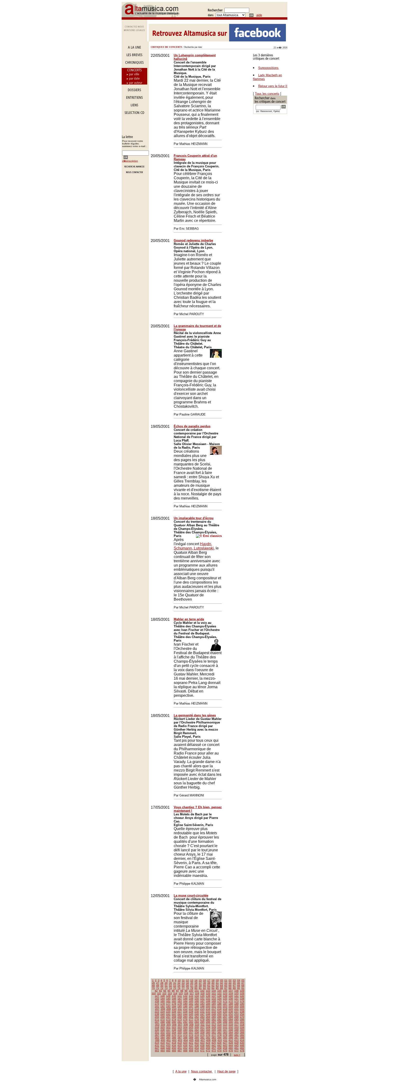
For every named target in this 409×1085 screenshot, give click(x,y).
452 (185, 1048)
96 (173, 990)
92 (156, 990)
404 (185, 1040)
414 (242, 1040)
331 (225, 1027)
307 (180, 1024)
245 (191, 1014)
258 (174, 1016)
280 (208, 1019)
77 (183, 988)
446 (242, 1045)
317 (236, 1024)
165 (191, 1001)
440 (208, 1045)
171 (225, 1001)
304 (163, 1024)
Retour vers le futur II (272, 86)
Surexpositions (268, 68)
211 (180, 1009)
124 (231, 993)
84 (213, 988)
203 (225, 1006)
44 (230, 983)
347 (225, 1029)
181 (191, 1003)
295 (202, 1022)
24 (238, 980)
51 (166, 985)
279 (202, 1019)
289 (168, 1022)
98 (181, 990)
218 (219, 1009)
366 (242, 1032)
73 (166, 988)
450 (174, 1048)
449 (168, 1048)
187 (225, 1003)
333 (236, 1027)
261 (191, 1016)
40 (213, 983)
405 (191, 1040)
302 (242, 1022)
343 (202, 1029)
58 (196, 985)
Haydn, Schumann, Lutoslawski (194, 546)
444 (231, 1045)
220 (231, 1009)
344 (208, 1029)
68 (238, 985)
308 (185, 1024)
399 (157, 1040)
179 (180, 1003)
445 (236, 1045)
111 (159, 993)
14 (196, 980)
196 (185, 1006)
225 (168, 1011)
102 (202, 990)
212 (185, 1009)
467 (180, 1050)
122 (219, 993)
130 (174, 996)
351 (157, 1032)
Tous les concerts (267, 93)
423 (202, 1042)
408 (208, 1040)
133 (191, 996)
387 (180, 1037)
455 (202, 1048)
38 (204, 983)
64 (221, 985)
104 (214, 990)
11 (183, 980)
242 (174, 1014)
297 (214, 1022)
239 (157, 1014)
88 (230, 988)
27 (157, 983)
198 (197, 1006)
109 (242, 990)
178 (174, 1003)
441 (214, 1045)
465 (168, 1050)
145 (168, 998)
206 (242, 1006)
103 (208, 990)
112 (164, 993)
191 (157, 1006)
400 (163, 1040)
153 (214, 998)
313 (214, 1024)
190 (242, 1003)
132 (185, 996)
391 (202, 1037)
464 (162, 1050)
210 (174, 1009)
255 (157, 1016)
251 (225, 1014)
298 (219, 1022)
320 (162, 1027)
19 (217, 980)
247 (202, 1014)
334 (242, 1027)
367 (157, 1035)
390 (197, 1037)
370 (174, 1035)
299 (225, 1022)
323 (180, 1027)
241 (168, 1014)
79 (191, 988)
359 (202, 1032)
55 (183, 985)
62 (213, 985)
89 (234, 988)
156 (231, 998)
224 (162, 1011)
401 (168, 1040)
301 (236, 1022)
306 (174, 1024)
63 (217, 985)
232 (208, 1011)
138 (219, 996)
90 (238, 988)
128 (162, 996)
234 (219, 1011)
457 (214, 1048)
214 (197, 1009)
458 (219, 1048)
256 (162, 1016)
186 (219, 1003)
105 (219, 990)
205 (236, 1006)
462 (242, 1048)
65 (225, 985)
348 (231, 1029)
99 (186, 990)
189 (236, 1003)
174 (242, 1001)
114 (175, 993)
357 (191, 1032)
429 (236, 1042)
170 (219, 1001)
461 (236, 1048)
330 (219, 1027)
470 (197, 1050)
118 (197, 993)
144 (162, 998)
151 (202, 998)
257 (168, 1016)
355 (180, 1032)
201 (214, 1006)
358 (197, 1032)
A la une (181, 1071)
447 (157, 1048)
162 (174, 1001)
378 (219, 1035)
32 (179, 983)
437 (191, 1045)
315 (225, 1024)
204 (231, 1006)
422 (197, 1042)
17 (208, 980)
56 (187, 985)
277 (191, 1019)
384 (162, 1037)
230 (197, 1011)
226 (174, 1011)
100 (191, 990)
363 (225, 1032)
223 (157, 1011)
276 (185, 1019)
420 (185, 1042)
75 (174, 988)
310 (197, 1024)
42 (221, 983)
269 (236, 1016)
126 (242, 993)
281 (214, 1019)
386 (174, 1037)
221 (236, 1009)
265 (214, 1016)
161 (168, 1001)
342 (197, 1029)
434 (174, 1045)
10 (179, 980)
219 (225, 1009)
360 (208, 1032)
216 (208, 1009)
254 (242, 1014)
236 (231, 1011)
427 (225, 1042)
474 (219, 1050)
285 (236, 1019)
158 (242, 998)
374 (197, 1035)
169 (214, 1001)
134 (197, 996)
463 (157, 1050)
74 (170, 988)
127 (157, 996)
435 (180, 1045)
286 (242, 1019)
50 (161, 985)
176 (162, 1003)
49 (157, 985)
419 (180, 1042)
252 (231, 1014)
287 (157, 1022)
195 (180, 1006)
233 (214, 1011)
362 (219, 1032)
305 (168, 1024)
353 (168, 1032)
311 (202, 1024)
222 (242, 1009)
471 (202, 1050)
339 (180, 1029)
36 (196, 983)
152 (208, 998)
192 (162, 1006)
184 (208, 1003)
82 (204, 988)
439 (202, 1045)
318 (242, 1024)
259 (180, 1016)
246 (197, 1014)
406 (197, 1040)
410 (220, 1040)
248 (208, 1014)
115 (181, 993)
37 (200, 983)
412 (231, 1040)
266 (219, 1016)
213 (191, 1009)
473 (214, 1050)
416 (162, 1042)
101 (197, 990)
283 (225, 1019)
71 (157, 988)
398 (242, 1037)
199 (202, 1006)
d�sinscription (130, 161)
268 (231, 1016)
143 (157, 998)
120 (208, 993)
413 (236, 1040)
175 (157, 1003)
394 (219, 1037)
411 (225, 1040)
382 (242, 1035)
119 (202, 993)
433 (168, 1045)
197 (191, 1006)
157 (236, 998)
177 (168, 1003)
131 (180, 996)
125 (236, 993)
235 (225, 1011)
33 (183, 983)
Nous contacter (202, 1071)
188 (231, 1003)
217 (214, 1009)
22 (230, 980)
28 (161, 983)
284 (231, 1019)
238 (242, 1011)
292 (185, 1022)
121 (214, 993)
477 (236, 1050)
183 (202, 1003)
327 (202, 1027)
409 (214, 1040)
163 (180, 1001)
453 (191, 1048)
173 (236, 1001)
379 (225, 1035)
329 (214, 1027)
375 (202, 1035)
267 (225, 1016)
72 (161, 988)
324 (185, 1027)
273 (168, 1019)
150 (197, 998)
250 (219, 1014)
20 (221, 980)
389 (191, 1037)
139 (225, 996)
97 (177, 990)
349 (236, 1029)
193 (168, 1006)
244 (185, 1014)
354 (174, 1032)
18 (213, 980)
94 (164, 990)
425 (214, 1042)
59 (200, 985)
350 (242, 1029)
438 (197, 1045)
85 (217, 988)
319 (157, 1027)
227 (180, 1011)
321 (168, 1027)
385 (168, 1037)
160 (162, 1001)
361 (214, 1032)
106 (225, 990)
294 (197, 1022)
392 (208, 1037)
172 (231, 1001)
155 (225, 998)
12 (187, 980)
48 (153, 985)
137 (214, 996)
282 (219, 1019)
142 (242, 996)
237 (236, 1011)
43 (225, 983)
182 (197, 1003)
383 (157, 1037)
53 (174, 985)
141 (236, 996)
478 (242, 1050)
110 (154, 993)
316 (231, 1024)
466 (174, 1050)
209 (168, 1009)
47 (242, 983)
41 (217, 983)
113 (170, 993)
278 (197, 1019)
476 (231, 1050)
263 (202, 1016)
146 (174, 998)
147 (180, 998)
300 (231, 1022)
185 (214, 1003)
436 (185, 1045)
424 (208, 1042)
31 (174, 983)
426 (219, 1042)
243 (180, 1014)
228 (185, 1011)
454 (197, 1048)
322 (174, 1027)
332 (231, 1027)
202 (219, 1006)
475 (225, 1050)
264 (208, 1016)
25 (242, 980)
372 (185, 1035)
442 (219, 1045)
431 (157, 1045)
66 (230, 985)
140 (231, 996)
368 (162, 1035)
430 (242, 1042)
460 (231, 1048)
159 (157, 1001)
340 (185, 1029)
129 (168, 996)
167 (202, 1001)
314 (219, 1024)
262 (197, 1016)
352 (162, 1032)
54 (179, 985)
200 (208, 1006)
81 (200, 988)
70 (153, 988)
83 (208, 988)
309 (191, 1024)
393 (214, 1037)
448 (162, 1048)
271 (157, 1019)
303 (157, 1024)
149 (191, 998)
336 (162, 1029)
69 (242, 985)
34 (187, 983)
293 (191, 1022)
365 (236, 1032)
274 (174, 1019)
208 (163, 1009)
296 (208, 1022)
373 (191, 1035)
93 (160, 990)
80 (196, 988)
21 (225, 980)
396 (231, 1037)
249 (214, 1014)
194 (174, 1006)
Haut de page (226, 1071)
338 (174, 1029)
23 (234, 980)
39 (208, 983)
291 (180, 1022)
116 (186, 993)
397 (236, 1037)
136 (208, 996)
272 (162, 1019)
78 (187, 988)
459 (225, 1048)
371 (180, 1035)
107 (231, 990)
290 (174, 1022)
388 (185, 1037)
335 (157, 1029)
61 (208, 985)
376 (208, 1035)
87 (225, 988)
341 (191, 1029)
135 (202, 996)
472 (208, 1050)
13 (191, 980)
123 (225, 993)
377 (214, 1035)
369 (168, 1035)
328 (208, 1027)
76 (179, 988)
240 (162, 1014)
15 (200, 980)
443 (225, 1045)
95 (169, 990)
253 (236, 1014)
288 (162, 1022)
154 (219, 998)
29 (166, 983)
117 (192, 993)
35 (191, 983)
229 (191, 1011)
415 (157, 1042)
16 (204, 980)
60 (204, 985)
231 (202, 1011)
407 (202, 1040)
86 (221, 988)
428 (231, 1042)
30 (170, 983)
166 (197, 1001)
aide (259, 15)
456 (208, 1048)
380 (231, 1035)
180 (185, 1003)
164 (185, 1001)
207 (157, 1009)
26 (153, 983)
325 (191, 1027)
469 (191, 1050)
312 (208, 1024)
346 (219, 1029)
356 (185, 1032)
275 (180, 1019)
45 (234, 983)
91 (242, 988)
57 (191, 985)
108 (236, 990)
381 (236, 1035)
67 (234, 985)
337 (168, 1029)
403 (180, 1040)
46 (238, 983)
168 (208, 1001)
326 (197, 1027)
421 (191, 1042)
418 (174, 1042)
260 (185, 1016)
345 (214, 1029)
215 (202, 1009)
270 (242, 1016)
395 (225, 1037)
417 (168, 1042)
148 (185, 998)
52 (170, 985)
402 (174, 1040)
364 (231, 1032)
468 (185, 1050)
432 (162, 1045)
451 (180, 1048)
